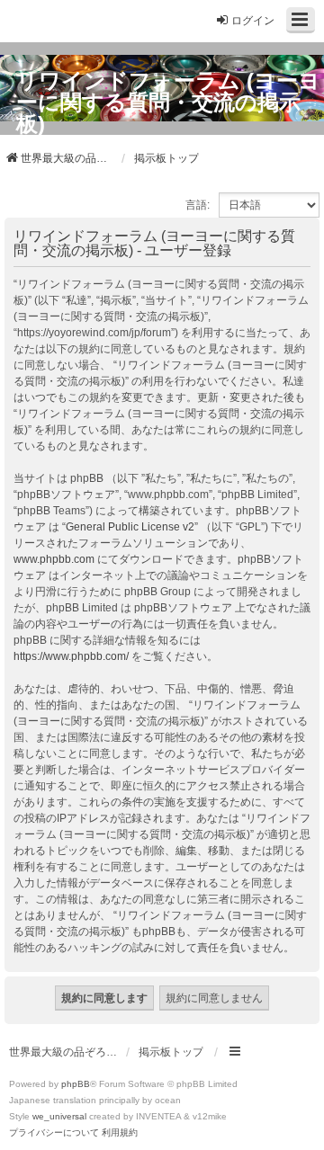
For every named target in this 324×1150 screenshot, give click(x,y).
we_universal (59, 1116)
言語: (197, 205)
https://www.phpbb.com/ (71, 656)
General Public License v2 (130, 527)
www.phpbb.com (54, 559)
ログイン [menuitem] (252, 20)
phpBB (75, 1084)
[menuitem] (54, 1133)
